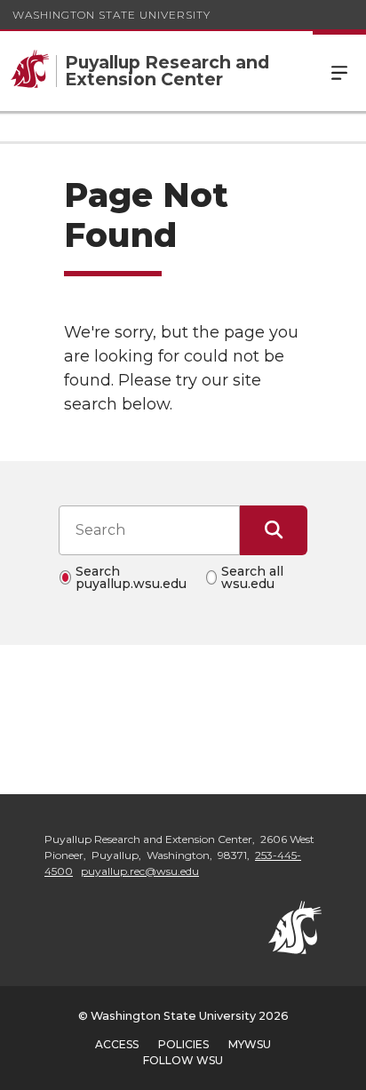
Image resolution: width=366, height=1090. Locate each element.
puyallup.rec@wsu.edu (140, 871)
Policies (183, 1044)
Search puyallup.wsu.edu (131, 577)
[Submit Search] (273, 530)
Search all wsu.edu (252, 577)
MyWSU (249, 1044)
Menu (339, 71)
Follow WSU (183, 1060)
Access (117, 1044)
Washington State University (111, 14)
